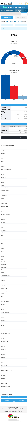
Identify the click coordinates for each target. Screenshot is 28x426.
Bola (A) (2, 182)
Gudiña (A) (3, 232)
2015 (10, 14)
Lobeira (2, 246)
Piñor (2, 299)
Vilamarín (3, 367)
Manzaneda (3, 254)
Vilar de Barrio (4, 373)
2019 (4, 14)
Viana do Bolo (4, 365)
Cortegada (3, 219)
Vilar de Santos (4, 375)
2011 (17, 14)
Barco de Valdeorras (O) (6, 169)
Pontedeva (3, 304)
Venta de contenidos (11, 408)
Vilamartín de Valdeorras (6, 370)
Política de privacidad (5, 410)
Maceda (2, 251)
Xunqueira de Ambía (5, 386)
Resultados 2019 (19, 10)
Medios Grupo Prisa (13, 420)
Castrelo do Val (4, 203)
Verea (2, 359)
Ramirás (2, 317)
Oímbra (2, 277)
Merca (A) (3, 262)
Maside (2, 256)
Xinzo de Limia (4, 383)
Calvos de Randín (4, 187)
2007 (24, 14)
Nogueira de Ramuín (5, 275)
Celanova (3, 209)
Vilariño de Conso (4, 381)
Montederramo (4, 267)
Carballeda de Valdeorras (6, 193)
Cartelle (2, 198)
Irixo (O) (2, 235)
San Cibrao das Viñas (5, 333)
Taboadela (3, 346)
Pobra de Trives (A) (5, 301)
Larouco (2, 238)
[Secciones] (2, 3)
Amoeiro (3, 150)
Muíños (2, 272)
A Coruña (7, 397)
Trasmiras (3, 354)
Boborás (2, 179)
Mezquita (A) (3, 264)
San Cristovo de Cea (5, 336)
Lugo (21, 397)
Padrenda (3, 285)
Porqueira (3, 307)
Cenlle (2, 211)
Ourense (3, 280)
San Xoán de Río (4, 341)
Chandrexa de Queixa (5, 214)
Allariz (2, 148)
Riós (2, 322)
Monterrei (3, 269)
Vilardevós (3, 378)
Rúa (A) (2, 325)
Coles (2, 217)
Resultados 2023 (10, 10)
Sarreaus (3, 344)
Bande (2, 161)
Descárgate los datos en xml (14, 137)
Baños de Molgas (4, 164)
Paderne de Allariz (5, 283)
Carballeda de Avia (5, 190)
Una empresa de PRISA (13, 416)
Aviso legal (22, 408)
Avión (2, 156)
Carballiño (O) (4, 195)
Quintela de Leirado (5, 312)
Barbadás (3, 166)
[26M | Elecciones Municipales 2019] (14, 7)
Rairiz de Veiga (4, 314)
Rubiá (2, 328)
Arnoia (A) (3, 153)
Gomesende (3, 230)
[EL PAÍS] (8, 3)
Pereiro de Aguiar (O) (5, 291)
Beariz (2, 174)
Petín (2, 296)
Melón (2, 259)
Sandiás (2, 338)
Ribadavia (3, 320)
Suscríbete (21, 3)
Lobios (2, 248)
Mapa (6, 411)
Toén (2, 352)
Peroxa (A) (3, 293)
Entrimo (2, 224)
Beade (2, 172)
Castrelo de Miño (4, 201)
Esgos (2, 227)
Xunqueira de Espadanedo (6, 389)
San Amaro (3, 330)
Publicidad (17, 408)
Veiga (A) (3, 357)
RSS (21, 411)
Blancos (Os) (3, 177)
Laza (2, 240)
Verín (2, 362)
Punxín (2, 309)
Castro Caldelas (4, 206)
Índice (19, 411)
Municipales (7, 17)
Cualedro (3, 222)
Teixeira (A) (3, 349)
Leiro (2, 243)
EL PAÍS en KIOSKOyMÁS (12, 411)
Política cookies (13, 410)
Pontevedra (21, 400)
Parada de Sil (4, 288)
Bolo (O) (2, 185)
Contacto (4, 408)
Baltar (2, 158)
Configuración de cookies (21, 410)
